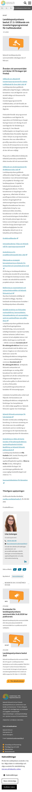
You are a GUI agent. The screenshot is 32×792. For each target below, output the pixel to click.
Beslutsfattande (17, 576)
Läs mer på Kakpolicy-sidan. (11, 769)
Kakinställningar (12, 775)
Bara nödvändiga (10, 781)
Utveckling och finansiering (13, 745)
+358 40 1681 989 (11, 540)
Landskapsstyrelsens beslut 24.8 (15, 654)
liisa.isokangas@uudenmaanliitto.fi (17, 543)
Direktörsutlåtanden (10, 238)
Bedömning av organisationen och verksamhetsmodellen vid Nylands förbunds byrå (14, 290)
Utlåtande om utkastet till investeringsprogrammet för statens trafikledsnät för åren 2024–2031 (15, 81)
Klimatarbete (9, 749)
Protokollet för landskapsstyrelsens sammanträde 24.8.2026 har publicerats (15, 613)
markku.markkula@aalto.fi (12, 499)
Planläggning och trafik (12, 747)
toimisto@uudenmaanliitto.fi (15, 738)
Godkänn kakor (9, 787)
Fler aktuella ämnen (17, 681)
